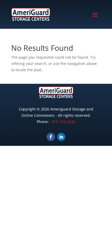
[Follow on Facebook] (51, 137)
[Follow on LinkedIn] (61, 137)
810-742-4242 (63, 121)
